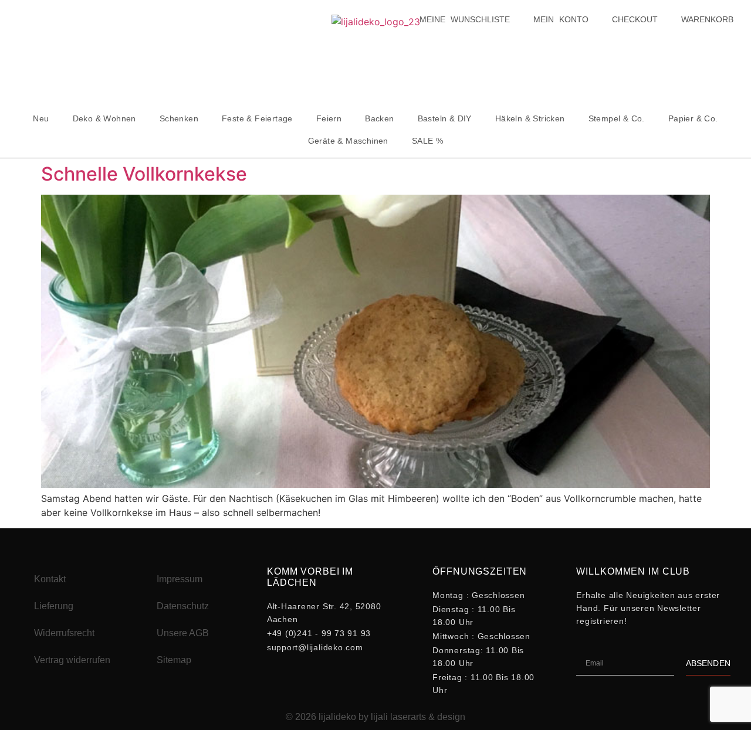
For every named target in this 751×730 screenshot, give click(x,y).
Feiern (328, 118)
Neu (41, 118)
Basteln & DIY (445, 118)
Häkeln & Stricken (530, 118)
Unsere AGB (183, 633)
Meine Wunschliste (465, 19)
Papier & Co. (693, 118)
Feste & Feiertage (257, 118)
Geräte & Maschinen (348, 140)
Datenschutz (183, 606)
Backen (379, 118)
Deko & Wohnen (104, 118)
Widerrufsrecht (64, 633)
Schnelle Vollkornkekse (144, 173)
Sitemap (174, 660)
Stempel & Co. (616, 118)
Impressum (179, 579)
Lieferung (53, 606)
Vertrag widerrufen (72, 660)
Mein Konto (560, 19)
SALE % (427, 140)
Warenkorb (707, 19)
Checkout (635, 19)
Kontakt (50, 579)
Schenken (179, 118)
